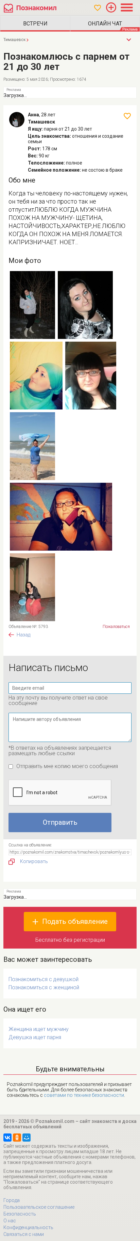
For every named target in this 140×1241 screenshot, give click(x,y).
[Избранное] (97, 8)
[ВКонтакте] (7, 1137)
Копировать (34, 861)
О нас (9, 1220)
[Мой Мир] (26, 1137)
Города (11, 1200)
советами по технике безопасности (84, 1095)
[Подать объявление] (111, 7)
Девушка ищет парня (34, 1037)
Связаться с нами (23, 1234)
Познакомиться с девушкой (43, 979)
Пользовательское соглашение (38, 1207)
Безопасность (19, 1214)
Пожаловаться (116, 626)
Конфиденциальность (28, 1227)
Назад (23, 634)
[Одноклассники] (17, 1137)
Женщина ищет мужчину (38, 1029)
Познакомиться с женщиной (43, 987)
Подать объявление (75, 921)
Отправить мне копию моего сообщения (67, 766)
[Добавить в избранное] (127, 116)
